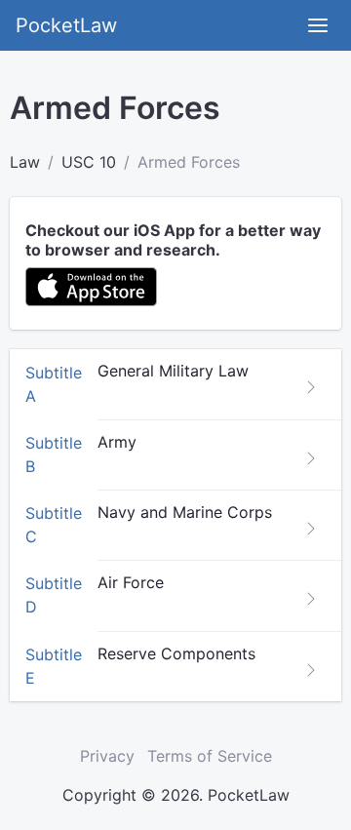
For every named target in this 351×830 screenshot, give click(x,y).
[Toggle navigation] (317, 25)
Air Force (131, 582)
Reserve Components (176, 653)
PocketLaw (66, 25)
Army (117, 442)
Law (25, 162)
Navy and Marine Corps (185, 512)
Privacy (107, 756)
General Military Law (173, 370)
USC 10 (88, 162)
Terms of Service (209, 756)
